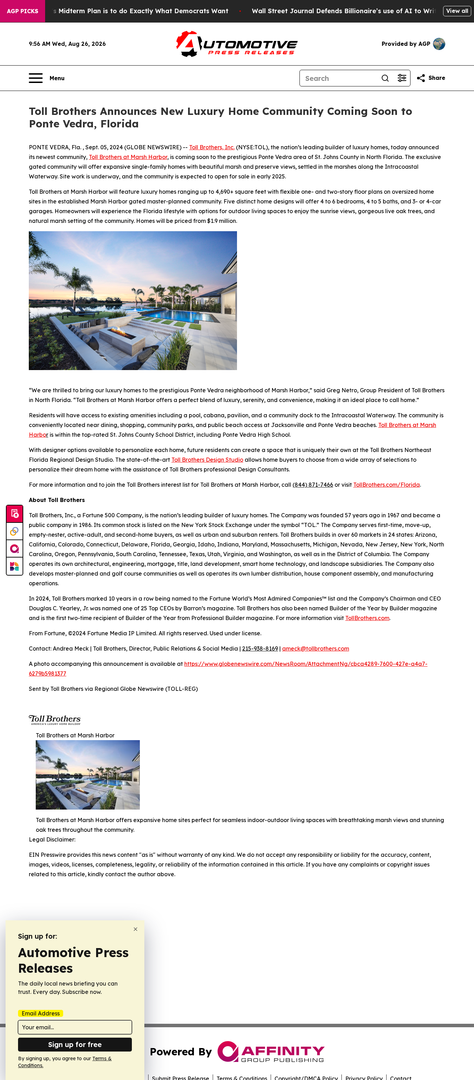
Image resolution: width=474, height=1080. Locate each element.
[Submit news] (15, 514)
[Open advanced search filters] (401, 78)
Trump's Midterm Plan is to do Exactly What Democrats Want (129, 11)
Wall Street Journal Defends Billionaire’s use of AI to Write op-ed (357, 11)
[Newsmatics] (15, 566)
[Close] (135, 929)
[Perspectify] (15, 531)
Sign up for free (75, 1044)
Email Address (41, 1013)
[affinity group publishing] (15, 549)
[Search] (385, 78)
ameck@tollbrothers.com (315, 648)
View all (457, 10)
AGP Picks (22, 11)
